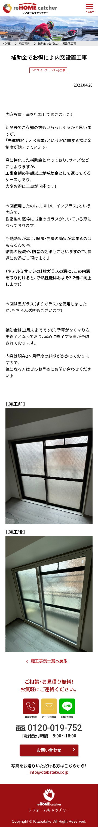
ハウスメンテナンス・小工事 (48, 70)
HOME (7, 43)
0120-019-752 (54, 728)
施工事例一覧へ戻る (49, 660)
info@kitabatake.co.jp (49, 772)
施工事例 (24, 43)
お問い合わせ (49, 750)
